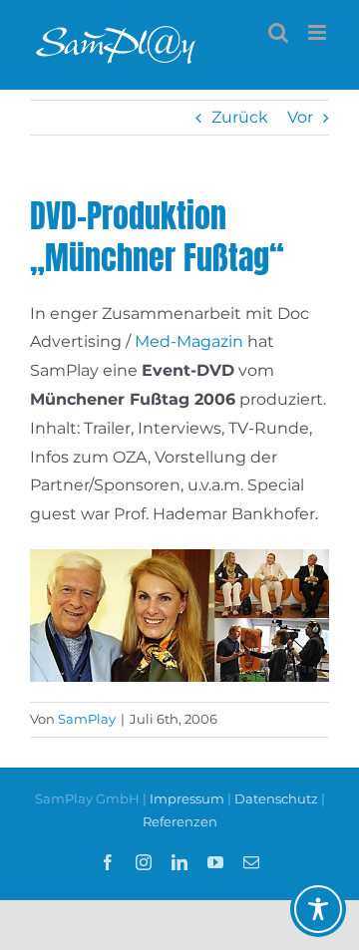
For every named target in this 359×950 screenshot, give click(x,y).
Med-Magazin (189, 341)
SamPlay (87, 719)
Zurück (239, 117)
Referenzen (180, 821)
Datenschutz (276, 798)
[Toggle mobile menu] (318, 32)
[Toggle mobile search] (278, 32)
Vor (300, 117)
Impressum (188, 798)
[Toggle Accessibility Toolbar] (318, 909)
